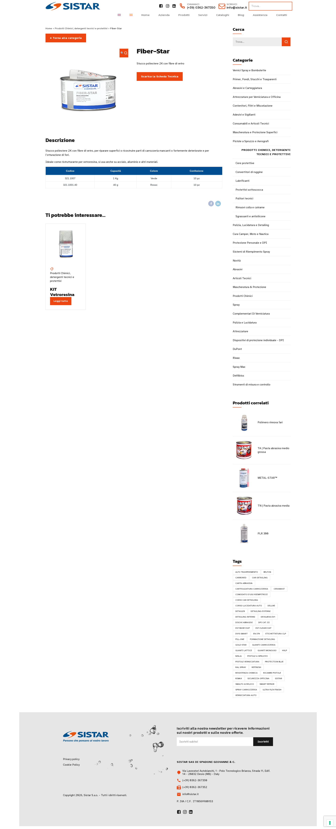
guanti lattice (243, 650)
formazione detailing (262, 639)
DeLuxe (271, 605)
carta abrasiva (244, 583)
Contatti (281, 15)
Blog (241, 15)
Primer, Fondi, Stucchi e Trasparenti (254, 79)
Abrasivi (237, 269)
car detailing (260, 577)
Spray (236, 304)
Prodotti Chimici (243, 296)
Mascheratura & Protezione (249, 287)
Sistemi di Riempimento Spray (251, 251)
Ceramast (279, 589)
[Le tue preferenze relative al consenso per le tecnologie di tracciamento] (330, 823)
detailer (240, 611)
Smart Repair (267, 684)
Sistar (278, 678)
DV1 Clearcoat (263, 628)
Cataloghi (222, 15)
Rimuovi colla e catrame (250, 207)
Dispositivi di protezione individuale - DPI (258, 340)
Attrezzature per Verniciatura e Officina (257, 97)
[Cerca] (286, 41)
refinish (256, 667)
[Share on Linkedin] (218, 203)
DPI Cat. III (264, 622)
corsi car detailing (246, 600)
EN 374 (256, 633)
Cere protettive (245, 163)
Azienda (164, 15)
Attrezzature (240, 331)
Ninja (238, 656)
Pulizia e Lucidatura (245, 322)
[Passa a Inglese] (119, 15)
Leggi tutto (61, 300)
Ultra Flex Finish (272, 689)
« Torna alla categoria (66, 38)
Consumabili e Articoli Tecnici (251, 123)
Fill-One (239, 639)
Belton (267, 572)
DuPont (237, 349)
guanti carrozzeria (263, 645)
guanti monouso (267, 650)
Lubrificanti (242, 181)
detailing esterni (261, 611)
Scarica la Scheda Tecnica (159, 76)
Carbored (240, 577)
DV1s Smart (241, 633)
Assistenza (260, 15)
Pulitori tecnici (244, 198)
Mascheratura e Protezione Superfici (255, 132)
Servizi (202, 15)
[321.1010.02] (65, 244)
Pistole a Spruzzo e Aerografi (251, 141)
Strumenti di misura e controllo (251, 384)
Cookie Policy (71, 765)
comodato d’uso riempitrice (251, 594)
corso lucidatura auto (248, 605)
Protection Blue (274, 661)
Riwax (236, 358)
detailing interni (245, 617)
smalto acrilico (244, 684)
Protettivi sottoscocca (249, 189)
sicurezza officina (258, 678)
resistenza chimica (246, 673)
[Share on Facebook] (211, 203)
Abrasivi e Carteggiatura (247, 88)
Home (145, 15)
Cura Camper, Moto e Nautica (250, 234)
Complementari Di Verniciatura (251, 313)
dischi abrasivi (244, 622)
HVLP (284, 650)
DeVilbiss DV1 (268, 617)
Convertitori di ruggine (249, 172)
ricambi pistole (272, 673)
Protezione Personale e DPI (250, 243)
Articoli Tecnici (242, 278)
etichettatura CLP (275, 633)
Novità (237, 260)
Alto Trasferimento (246, 572)
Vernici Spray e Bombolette (249, 70)
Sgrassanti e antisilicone (250, 216)
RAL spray (240, 667)
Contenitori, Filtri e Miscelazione (252, 105)
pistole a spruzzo (257, 656)
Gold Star (241, 645)
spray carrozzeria (246, 689)
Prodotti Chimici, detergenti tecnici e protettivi (81, 28)
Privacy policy (71, 759)
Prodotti (184, 15)
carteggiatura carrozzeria (251, 589)
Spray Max (239, 367)
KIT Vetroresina (62, 292)
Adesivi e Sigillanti (244, 114)
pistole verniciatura (247, 661)
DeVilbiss (238, 375)
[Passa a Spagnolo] (131, 15)
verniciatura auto (246, 695)
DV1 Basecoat (242, 628)
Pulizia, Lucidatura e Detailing (251, 225)
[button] (124, 53)
